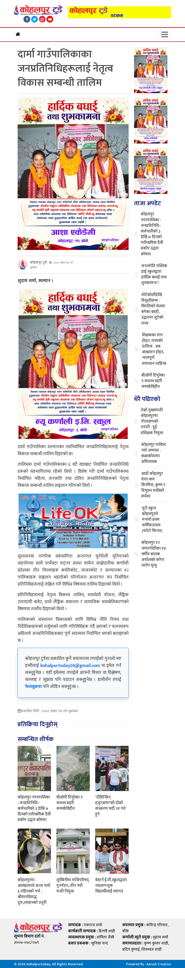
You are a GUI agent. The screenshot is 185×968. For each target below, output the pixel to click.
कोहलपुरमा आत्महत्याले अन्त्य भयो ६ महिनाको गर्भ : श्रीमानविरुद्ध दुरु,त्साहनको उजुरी (34, 891)
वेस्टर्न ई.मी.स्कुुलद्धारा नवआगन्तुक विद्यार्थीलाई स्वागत (111, 886)
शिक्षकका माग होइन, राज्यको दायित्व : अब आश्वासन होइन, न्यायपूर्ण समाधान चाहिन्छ (154, 349)
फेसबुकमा (33, 686)
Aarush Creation (158, 964)
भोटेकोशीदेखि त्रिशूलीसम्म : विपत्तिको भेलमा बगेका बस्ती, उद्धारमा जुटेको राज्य (153, 309)
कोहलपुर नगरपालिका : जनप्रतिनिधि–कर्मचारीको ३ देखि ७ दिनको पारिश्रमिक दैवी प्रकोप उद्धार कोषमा (34, 809)
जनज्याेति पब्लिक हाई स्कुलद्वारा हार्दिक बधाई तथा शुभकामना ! (154, 274)
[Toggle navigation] (164, 34)
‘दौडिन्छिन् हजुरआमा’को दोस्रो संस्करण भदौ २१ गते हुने (110, 806)
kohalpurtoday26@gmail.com (70, 665)
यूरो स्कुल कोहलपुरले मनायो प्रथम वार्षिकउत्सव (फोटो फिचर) (152, 520)
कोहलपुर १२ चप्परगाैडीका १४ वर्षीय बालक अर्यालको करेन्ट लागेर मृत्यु (153, 554)
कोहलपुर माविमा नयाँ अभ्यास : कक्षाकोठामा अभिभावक (153, 453)
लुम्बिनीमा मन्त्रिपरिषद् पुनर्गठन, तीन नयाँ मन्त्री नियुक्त (72, 886)
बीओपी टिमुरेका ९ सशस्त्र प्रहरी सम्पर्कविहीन (69, 803)
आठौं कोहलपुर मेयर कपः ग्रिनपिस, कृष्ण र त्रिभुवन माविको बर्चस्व (153, 485)
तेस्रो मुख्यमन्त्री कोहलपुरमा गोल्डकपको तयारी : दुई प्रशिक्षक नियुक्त (152, 421)
